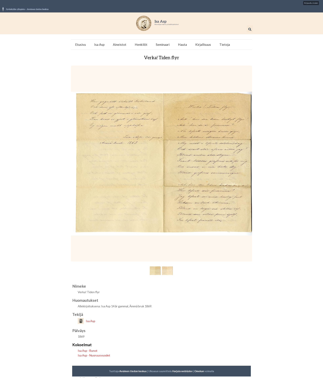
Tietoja (224, 44)
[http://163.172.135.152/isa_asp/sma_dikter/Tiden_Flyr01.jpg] (161, 163)
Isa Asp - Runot (87, 350)
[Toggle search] (250, 29)
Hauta (182, 44)
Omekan (199, 371)
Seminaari (163, 44)
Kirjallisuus (203, 44)
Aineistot (119, 44)
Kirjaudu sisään (311, 3)
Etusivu (80, 44)
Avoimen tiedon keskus (133, 371)
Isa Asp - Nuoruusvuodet (94, 355)
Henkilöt (141, 44)
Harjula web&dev (182, 371)
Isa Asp (99, 44)
